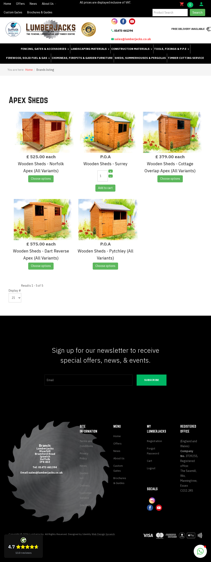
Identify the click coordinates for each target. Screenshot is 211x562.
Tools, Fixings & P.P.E (170, 49)
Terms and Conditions (86, 443)
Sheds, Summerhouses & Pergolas (140, 58)
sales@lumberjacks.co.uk (132, 39)
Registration (153, 441)
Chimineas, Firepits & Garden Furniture (82, 58)
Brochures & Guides (39, 12)
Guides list (84, 475)
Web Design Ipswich (103, 534)
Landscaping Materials (89, 49)
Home (7, 4)
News (33, 4)
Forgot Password (153, 451)
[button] (200, 551)
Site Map (85, 505)
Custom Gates (13, 12)
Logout (151, 468)
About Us (48, 4)
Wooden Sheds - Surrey (105, 163)
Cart (149, 461)
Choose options (41, 178)
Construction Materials (130, 49)
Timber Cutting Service (186, 58)
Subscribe (151, 380)
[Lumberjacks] (51, 29)
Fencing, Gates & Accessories (44, 49)
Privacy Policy (84, 456)
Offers (20, 4)
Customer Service (86, 495)
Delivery (85, 485)
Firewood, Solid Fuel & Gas (27, 58)
